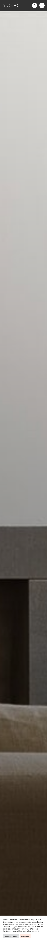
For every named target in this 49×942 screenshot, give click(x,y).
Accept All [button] (25, 936)
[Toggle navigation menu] (42, 5)
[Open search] (34, 5)
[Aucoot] (12, 5)
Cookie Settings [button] (11, 936)
